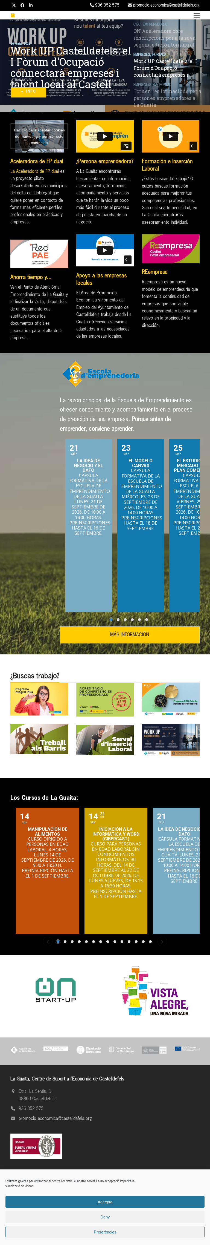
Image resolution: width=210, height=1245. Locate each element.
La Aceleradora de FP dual (34, 171)
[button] (197, 15)
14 (150, 941)
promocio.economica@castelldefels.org (55, 1119)
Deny (105, 1217)
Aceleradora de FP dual (36, 161)
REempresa (155, 272)
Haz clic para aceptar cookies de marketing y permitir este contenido (39, 136)
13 (143, 941)
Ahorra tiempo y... (31, 277)
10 (122, 941)
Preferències (105, 1232)
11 (129, 941)
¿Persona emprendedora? (104, 161)
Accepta (105, 1202)
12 (136, 941)
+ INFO (28, 93)
